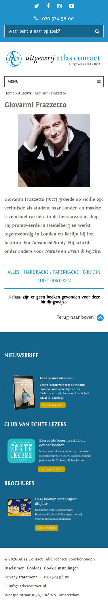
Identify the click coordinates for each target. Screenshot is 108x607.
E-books (92, 272)
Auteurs (24, 93)
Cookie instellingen (61, 568)
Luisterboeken (54, 281)
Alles (13, 272)
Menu (12, 81)
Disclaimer (14, 568)
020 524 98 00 (57, 19)
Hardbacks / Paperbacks (51, 272)
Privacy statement (20, 577)
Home (9, 93)
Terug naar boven (75, 317)
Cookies (34, 568)
